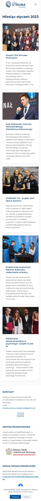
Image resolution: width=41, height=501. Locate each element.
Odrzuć (26, 497)
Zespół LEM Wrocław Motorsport (17, 56)
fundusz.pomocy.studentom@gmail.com (19, 408)
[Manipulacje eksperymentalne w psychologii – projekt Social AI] (21, 320)
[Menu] (36, 4)
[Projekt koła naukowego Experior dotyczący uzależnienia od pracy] (21, 249)
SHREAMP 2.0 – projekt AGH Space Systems (20, 199)
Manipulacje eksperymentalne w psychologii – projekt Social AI (19, 342)
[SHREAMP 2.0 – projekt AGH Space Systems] (21, 180)
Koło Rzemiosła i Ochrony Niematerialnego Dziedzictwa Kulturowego (19, 127)
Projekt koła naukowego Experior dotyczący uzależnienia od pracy (18, 270)
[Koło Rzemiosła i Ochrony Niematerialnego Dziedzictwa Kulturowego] (21, 106)
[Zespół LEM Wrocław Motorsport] (21, 37)
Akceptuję (15, 497)
